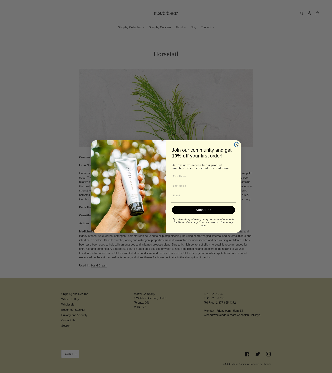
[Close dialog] (236, 144)
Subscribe (203, 209)
